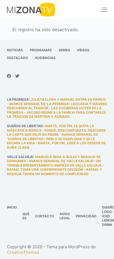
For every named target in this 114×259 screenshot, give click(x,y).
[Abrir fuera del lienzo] (104, 9)
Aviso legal (64, 216)
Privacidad (86, 216)
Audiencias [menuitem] (45, 58)
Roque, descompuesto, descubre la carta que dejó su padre (56, 132)
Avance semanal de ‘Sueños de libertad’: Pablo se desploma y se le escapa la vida (52, 138)
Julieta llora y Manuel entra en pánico (68, 99)
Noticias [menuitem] (15, 50)
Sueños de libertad (25, 126)
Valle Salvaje (20, 157)
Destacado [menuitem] (17, 58)
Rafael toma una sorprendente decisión (45, 169)
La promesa (18, 99)
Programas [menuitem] (41, 50)
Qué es (25, 216)
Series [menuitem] (64, 50)
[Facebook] (9, 76)
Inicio (12, 207)
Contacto (44, 216)
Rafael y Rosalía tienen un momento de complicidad (54, 171)
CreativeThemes (23, 252)
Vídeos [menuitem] (83, 50)
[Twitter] (17, 76)
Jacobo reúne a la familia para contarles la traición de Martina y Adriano (56, 114)
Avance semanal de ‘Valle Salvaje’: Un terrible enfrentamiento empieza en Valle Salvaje (54, 163)
